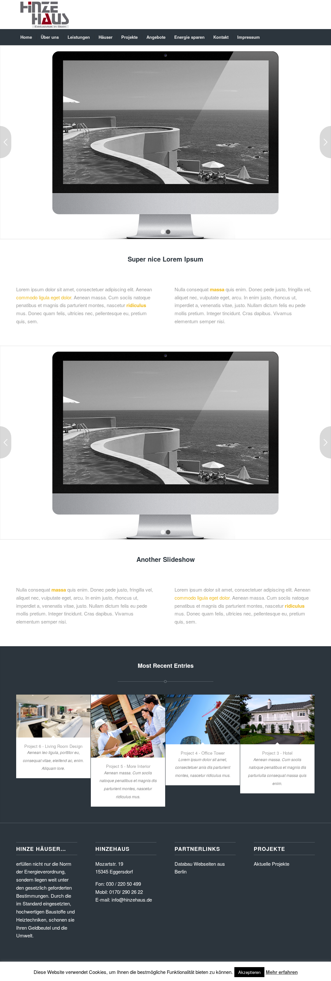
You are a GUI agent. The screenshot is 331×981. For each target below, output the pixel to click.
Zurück (5, 142)
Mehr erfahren (282, 972)
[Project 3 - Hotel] (277, 719)
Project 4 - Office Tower (203, 753)
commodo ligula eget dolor (43, 297)
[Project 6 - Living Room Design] (53, 716)
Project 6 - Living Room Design (53, 746)
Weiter (325, 142)
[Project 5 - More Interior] (128, 726)
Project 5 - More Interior (128, 766)
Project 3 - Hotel (277, 753)
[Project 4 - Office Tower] (203, 719)
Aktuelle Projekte (271, 863)
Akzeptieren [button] (249, 972)
